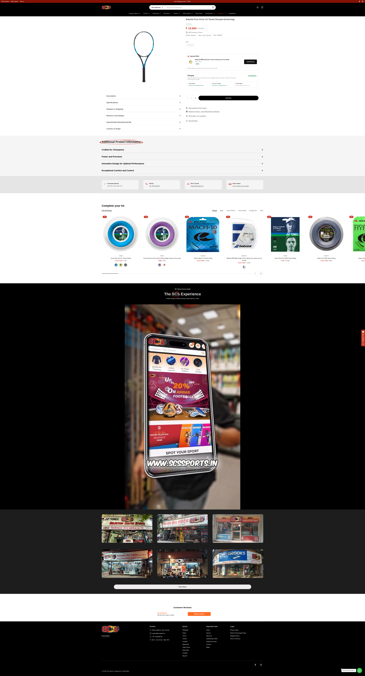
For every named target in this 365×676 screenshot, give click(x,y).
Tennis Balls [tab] (242, 210)
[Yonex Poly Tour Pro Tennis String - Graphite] (126, 265)
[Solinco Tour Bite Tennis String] (326, 234)
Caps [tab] (261, 210)
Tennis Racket (206, 35)
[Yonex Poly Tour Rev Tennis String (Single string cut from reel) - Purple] (160, 265)
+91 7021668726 (157, 636)
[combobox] (182, 7)
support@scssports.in (197, 186)
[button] (363, 338)
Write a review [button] (199, 614)
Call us (22, 1)
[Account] (257, 7)
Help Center (14, 1)
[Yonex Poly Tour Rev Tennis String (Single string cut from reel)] (162, 234)
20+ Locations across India (241, 186)
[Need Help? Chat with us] (359, 670)
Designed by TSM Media (121, 671)
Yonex (121, 255)
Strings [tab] (214, 210)
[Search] (213, 7)
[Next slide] (261, 273)
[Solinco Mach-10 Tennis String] (203, 234)
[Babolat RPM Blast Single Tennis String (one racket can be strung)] (244, 234)
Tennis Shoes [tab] (230, 210)
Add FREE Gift (250, 62)
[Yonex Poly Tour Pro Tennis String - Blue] (116, 265)
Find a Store (5, 1)
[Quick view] (137, 219)
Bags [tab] (221, 210)
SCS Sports (109, 671)
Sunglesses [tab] (253, 210)
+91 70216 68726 (154, 186)
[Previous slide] (255, 273)
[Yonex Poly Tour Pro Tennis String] (121, 234)
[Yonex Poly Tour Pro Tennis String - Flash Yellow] (121, 265)
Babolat (193, 35)
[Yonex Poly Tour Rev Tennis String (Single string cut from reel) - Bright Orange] (164, 265)
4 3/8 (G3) (190, 45)
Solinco (203, 255)
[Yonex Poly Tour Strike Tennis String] (285, 234)
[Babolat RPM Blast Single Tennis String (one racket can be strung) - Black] (244, 267)
